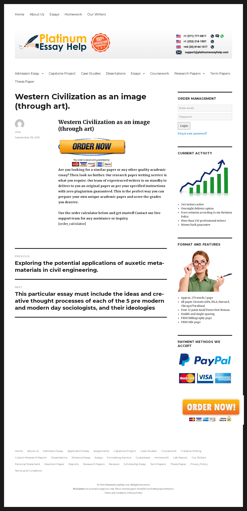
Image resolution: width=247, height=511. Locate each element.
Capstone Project (62, 73)
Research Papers (187, 73)
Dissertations (115, 73)
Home (19, 14)
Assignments (101, 450)
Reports (74, 464)
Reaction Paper (54, 464)
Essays (54, 14)
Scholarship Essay (135, 464)
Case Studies (91, 73)
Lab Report (180, 457)
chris (18, 131)
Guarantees (143, 457)
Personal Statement (27, 464)
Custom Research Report (31, 457)
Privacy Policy (199, 464)
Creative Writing (191, 450)
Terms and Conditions (28, 470)
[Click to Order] (112, 152)
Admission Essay (27, 73)
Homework (73, 14)
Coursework (159, 73)
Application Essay (78, 450)
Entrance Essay (81, 457)
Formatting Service (119, 457)
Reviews (114, 464)
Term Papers (220, 73)
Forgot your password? (192, 133)
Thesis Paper (25, 81)
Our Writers (96, 14)
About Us (37, 14)
